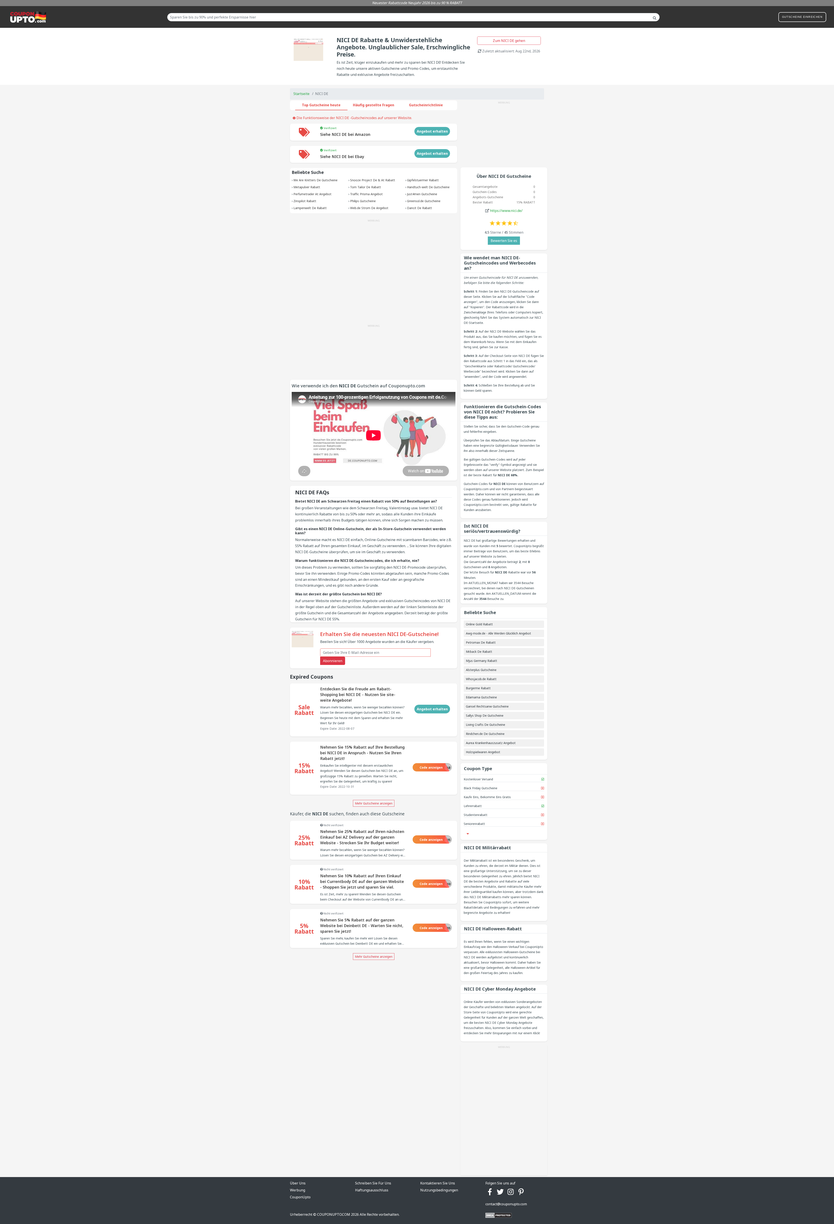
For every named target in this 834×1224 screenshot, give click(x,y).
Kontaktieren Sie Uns (437, 1183)
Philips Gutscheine (363, 201)
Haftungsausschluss (371, 1190)
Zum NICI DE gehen (509, 40)
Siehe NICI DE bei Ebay (342, 156)
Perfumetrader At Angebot (312, 194)
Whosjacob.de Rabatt (481, 679)
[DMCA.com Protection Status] (498, 1214)
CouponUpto (300, 1197)
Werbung (297, 1190)
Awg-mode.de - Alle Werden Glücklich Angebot (498, 633)
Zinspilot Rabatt (304, 201)
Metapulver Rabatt (306, 187)
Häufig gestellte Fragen (373, 105)
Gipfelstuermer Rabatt (423, 180)
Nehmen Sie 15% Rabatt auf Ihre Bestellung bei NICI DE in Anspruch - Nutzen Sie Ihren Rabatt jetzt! (362, 752)
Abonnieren (332, 660)
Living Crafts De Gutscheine (485, 725)
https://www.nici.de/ (506, 210)
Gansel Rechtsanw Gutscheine (487, 706)
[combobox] (413, 17)
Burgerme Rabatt (478, 688)
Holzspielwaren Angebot (483, 752)
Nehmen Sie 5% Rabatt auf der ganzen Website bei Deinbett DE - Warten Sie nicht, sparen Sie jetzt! (361, 925)
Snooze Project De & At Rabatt (372, 180)
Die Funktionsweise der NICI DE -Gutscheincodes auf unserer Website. (354, 117)
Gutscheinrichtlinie (426, 105)
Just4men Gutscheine (422, 194)
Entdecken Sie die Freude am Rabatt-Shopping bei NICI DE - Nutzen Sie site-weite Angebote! (357, 694)
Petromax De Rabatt (481, 642)
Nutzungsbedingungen (439, 1190)
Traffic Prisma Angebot (366, 194)
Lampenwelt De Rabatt (310, 208)
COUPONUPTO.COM (333, 1214)
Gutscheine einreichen (802, 16)
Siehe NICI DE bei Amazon (345, 134)
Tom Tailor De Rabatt (365, 187)
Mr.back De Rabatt (479, 651)
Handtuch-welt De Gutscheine (428, 187)
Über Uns (298, 1183)
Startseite (301, 93)
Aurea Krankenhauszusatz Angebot (491, 743)
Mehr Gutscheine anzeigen (373, 803)
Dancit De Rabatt (419, 208)
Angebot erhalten (432, 131)
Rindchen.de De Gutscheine (485, 734)
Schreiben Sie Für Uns (373, 1183)
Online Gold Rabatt (479, 624)
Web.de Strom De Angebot (369, 208)
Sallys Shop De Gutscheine (484, 715)
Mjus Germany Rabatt (481, 661)
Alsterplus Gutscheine (481, 670)
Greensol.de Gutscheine (423, 201)
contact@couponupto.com (506, 1204)
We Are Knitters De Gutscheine (315, 180)
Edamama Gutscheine (481, 697)
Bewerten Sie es (504, 240)
